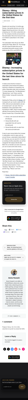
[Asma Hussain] (14, 272)
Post (6, 229)
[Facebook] (12, 349)
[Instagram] (23, 349)
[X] (8, 349)
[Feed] (19, 349)
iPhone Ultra (11, 5)
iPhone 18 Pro (20, 5)
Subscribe (14, 199)
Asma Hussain (7, 20)
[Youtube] (15, 349)
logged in (14, 340)
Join (22, 386)
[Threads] (4, 349)
